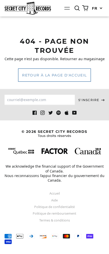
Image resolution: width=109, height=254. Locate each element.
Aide (54, 200)
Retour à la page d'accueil (54, 75)
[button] (77, 8)
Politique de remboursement (54, 213)
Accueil (54, 193)
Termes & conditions (54, 220)
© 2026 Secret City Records (54, 133)
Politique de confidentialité (54, 207)
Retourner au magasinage (82, 58)
